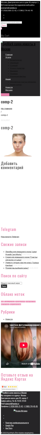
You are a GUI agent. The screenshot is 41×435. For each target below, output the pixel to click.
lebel (2, 302)
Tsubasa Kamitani (9, 302)
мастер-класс (5, 304)
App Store (8, 428)
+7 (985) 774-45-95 (31, 406)
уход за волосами (15, 304)
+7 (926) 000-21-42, (16, 406)
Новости (9, 319)
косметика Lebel (31, 302)
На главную (6, 108)
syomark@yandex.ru (9, 8)
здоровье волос (20, 302)
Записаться (5, 94)
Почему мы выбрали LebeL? (17, 268)
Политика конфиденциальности (17, 422)
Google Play (9, 425)
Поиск (4, 25)
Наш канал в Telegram (10, 237)
